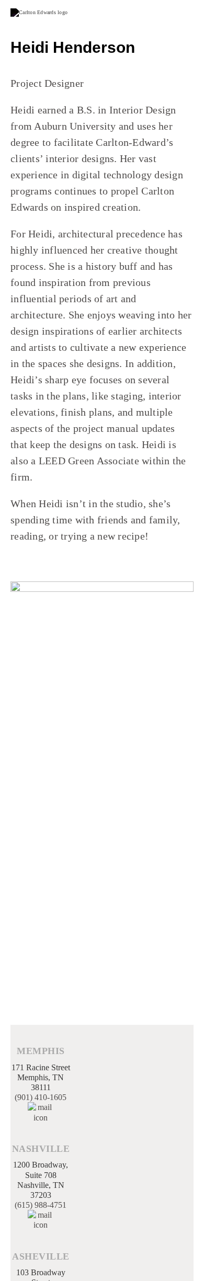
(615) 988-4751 (40, 1204)
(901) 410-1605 (40, 1097)
